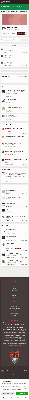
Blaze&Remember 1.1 (11, 190)
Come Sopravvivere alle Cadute (14, 107)
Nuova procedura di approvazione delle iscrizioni (11, 7)
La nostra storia (14, 304)
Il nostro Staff (14, 310)
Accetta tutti (23, 393)
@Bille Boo (18, 248)
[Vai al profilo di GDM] (3, 137)
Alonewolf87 (9, 231)
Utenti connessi (14, 313)
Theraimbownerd (7, 59)
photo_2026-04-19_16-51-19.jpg (14, 261)
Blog (14, 293)
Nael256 (7, 109)
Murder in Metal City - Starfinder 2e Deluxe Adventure (14, 144)
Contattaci (18, 374)
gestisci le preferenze (16, 389)
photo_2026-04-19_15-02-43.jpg (14, 254)
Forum (14, 288)
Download (14, 295)
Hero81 (7, 93)
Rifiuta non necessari (8, 393)
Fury (6, 131)
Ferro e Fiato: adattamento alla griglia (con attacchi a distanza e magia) (15, 91)
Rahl (6, 154)
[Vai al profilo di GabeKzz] (3, 144)
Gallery (14, 297)
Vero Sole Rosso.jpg (11, 236)
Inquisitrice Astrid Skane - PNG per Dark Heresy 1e (16, 217)
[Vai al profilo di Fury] (3, 129)
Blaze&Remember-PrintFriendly (14, 197)
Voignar (5, 50)
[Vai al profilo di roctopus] (3, 160)
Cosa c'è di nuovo (15, 306)
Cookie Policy (4, 389)
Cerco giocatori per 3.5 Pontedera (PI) (14, 136)
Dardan (5, 52)
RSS (15, 377)
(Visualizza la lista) (22, 76)
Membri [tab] (13, 33)
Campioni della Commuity (14, 308)
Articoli (14, 286)
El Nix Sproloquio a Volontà (16, 109)
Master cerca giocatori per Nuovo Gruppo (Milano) (14, 152)
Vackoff (7, 220)
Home (14, 283)
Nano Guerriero (10, 243)
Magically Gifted (10, 115)
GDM (6, 138)
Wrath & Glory (12, 28)
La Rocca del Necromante (12, 210)
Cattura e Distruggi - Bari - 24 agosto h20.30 (16, 160)
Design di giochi (13, 93)
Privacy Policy (12, 374)
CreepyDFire (9, 255)
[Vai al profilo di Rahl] (3, 152)
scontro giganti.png (11, 229)
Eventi (14, 315)
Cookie (24, 374)
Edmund (8, 206)
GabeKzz (7, 146)
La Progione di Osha (11, 203)
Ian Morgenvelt (10, 238)
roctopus (7, 162)
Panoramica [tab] (6, 33)
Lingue (5, 374)
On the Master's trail (11, 99)
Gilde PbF (14, 290)
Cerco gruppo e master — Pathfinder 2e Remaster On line (15, 129)
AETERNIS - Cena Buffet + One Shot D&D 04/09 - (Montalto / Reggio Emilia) (16, 173)
